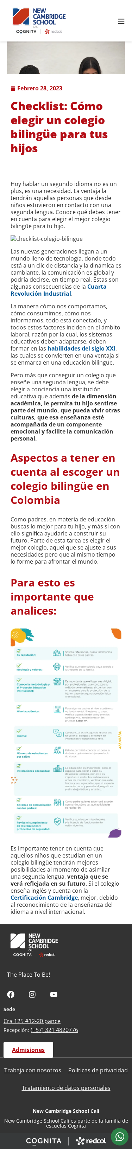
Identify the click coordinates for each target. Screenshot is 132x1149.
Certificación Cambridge (44, 897)
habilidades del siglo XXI (81, 348)
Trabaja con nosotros (32, 1070)
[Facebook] (10, 994)
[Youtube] (53, 994)
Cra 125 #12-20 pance (32, 1021)
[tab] (119, 1136)
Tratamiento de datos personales (66, 1088)
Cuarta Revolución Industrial (59, 290)
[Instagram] (32, 994)
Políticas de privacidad (98, 1070)
